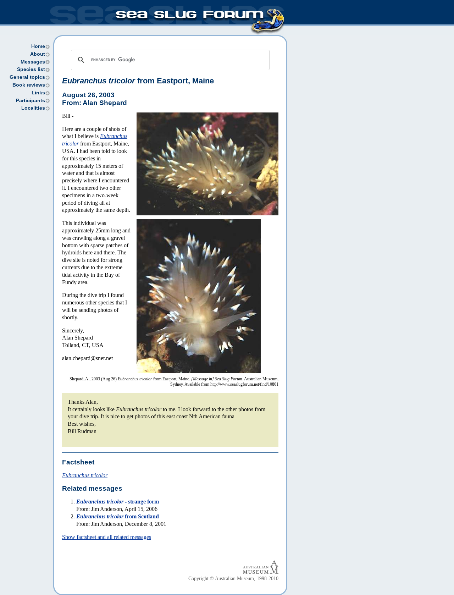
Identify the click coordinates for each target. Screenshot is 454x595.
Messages (33, 62)
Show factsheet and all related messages (106, 537)
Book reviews (28, 85)
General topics (27, 77)
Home (38, 46)
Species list (31, 69)
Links (38, 92)
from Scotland (117, 516)
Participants (30, 100)
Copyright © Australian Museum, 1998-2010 (233, 578)
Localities (33, 108)
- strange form (117, 501)
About (37, 54)
